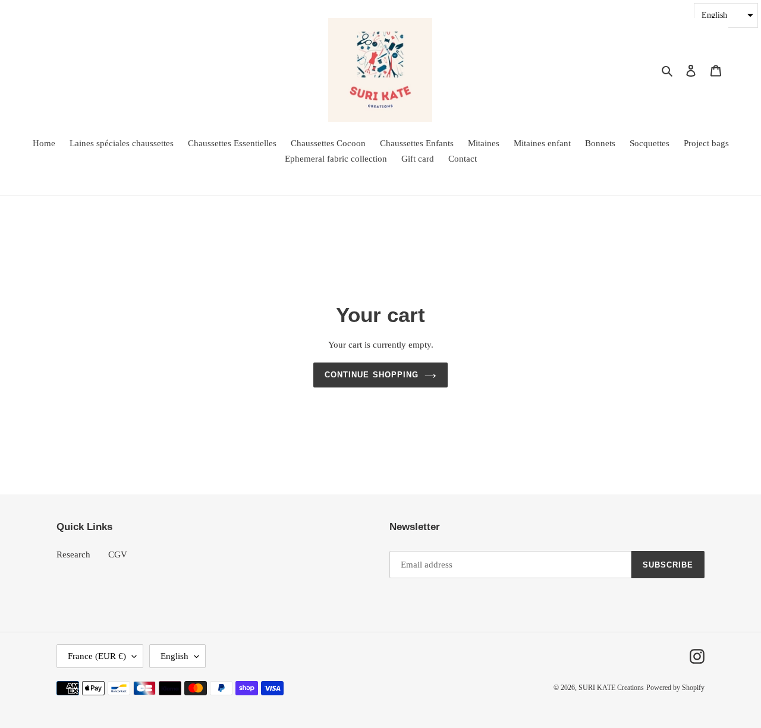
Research (73, 554)
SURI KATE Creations (611, 687)
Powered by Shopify (675, 687)
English (174, 656)
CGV (117, 554)
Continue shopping (372, 374)
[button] (726, 15)
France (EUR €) (97, 656)
